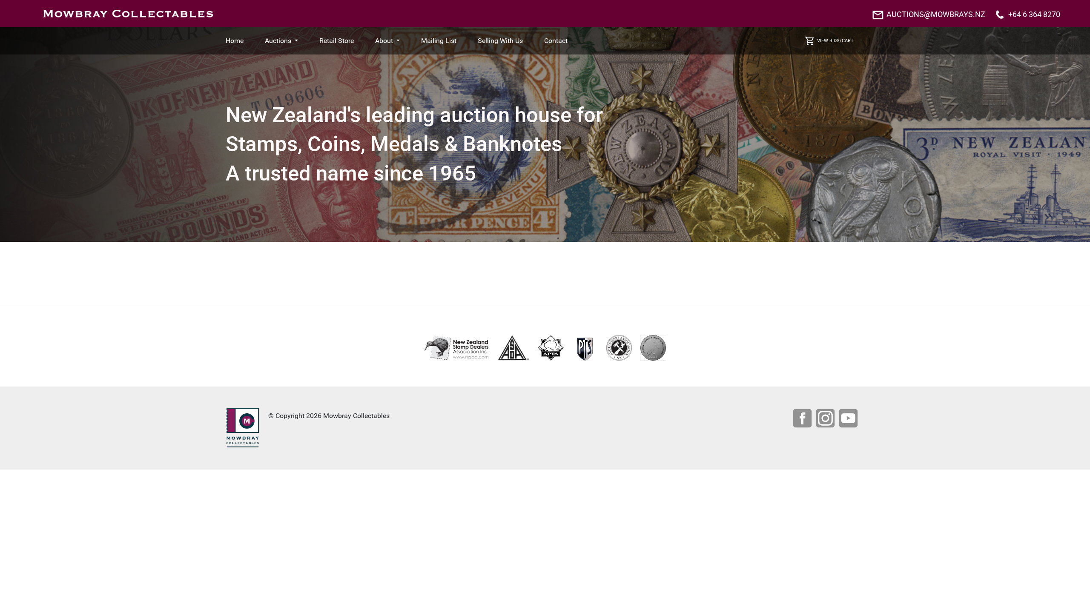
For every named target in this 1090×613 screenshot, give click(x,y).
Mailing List (438, 41)
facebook (803, 419)
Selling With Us (500, 41)
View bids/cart (835, 40)
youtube (849, 419)
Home (235, 41)
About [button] (385, 41)
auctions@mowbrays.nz (935, 14)
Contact (556, 41)
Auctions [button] (279, 41)
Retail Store (336, 41)
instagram (826, 419)
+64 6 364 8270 (1034, 14)
